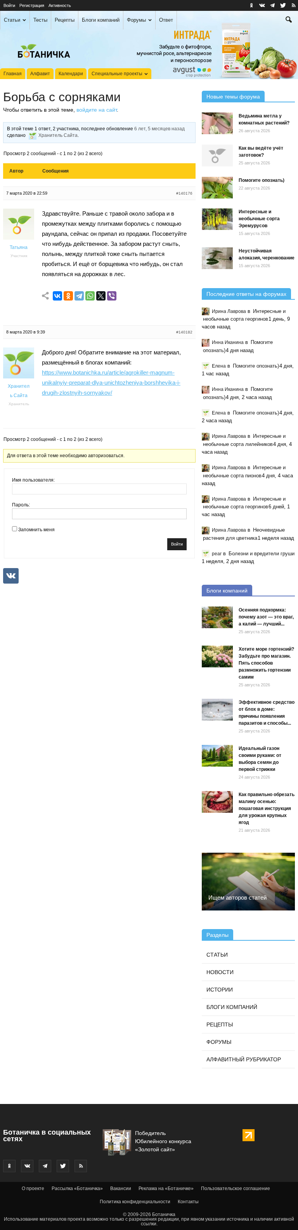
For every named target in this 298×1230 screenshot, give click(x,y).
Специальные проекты (117, 73)
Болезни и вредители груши (262, 553)
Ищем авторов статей (237, 897)
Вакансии (120, 1188)
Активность (60, 5)
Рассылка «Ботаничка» (77, 1188)
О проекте (33, 1188)
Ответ (166, 20)
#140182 (184, 332)
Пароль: (21, 505)
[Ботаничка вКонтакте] (262, 5)
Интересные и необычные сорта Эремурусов (259, 218)
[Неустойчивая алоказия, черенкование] (217, 258)
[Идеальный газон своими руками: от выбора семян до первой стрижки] (217, 756)
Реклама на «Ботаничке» (166, 1188)
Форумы (136, 20)
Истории (219, 989)
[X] (101, 296)
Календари (71, 73)
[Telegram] (79, 296)
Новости (220, 972)
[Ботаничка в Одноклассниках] (251, 5)
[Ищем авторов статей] (248, 881)
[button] (288, 20)
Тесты (40, 20)
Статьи (12, 20)
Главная (12, 73)
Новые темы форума (233, 96)
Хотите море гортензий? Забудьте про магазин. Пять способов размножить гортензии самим (266, 663)
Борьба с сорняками (62, 97)
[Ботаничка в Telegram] (272, 5)
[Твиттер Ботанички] (283, 5)
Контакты (188, 1201)
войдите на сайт (96, 110)
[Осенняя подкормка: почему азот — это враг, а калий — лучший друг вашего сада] (217, 617)
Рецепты (64, 20)
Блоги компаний (101, 20)
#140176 (184, 193)
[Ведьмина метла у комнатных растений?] (217, 123)
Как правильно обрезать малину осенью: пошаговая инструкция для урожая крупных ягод (267, 808)
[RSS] (293, 5)
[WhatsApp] (90, 296)
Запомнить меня (36, 529)
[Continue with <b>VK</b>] (11, 576)
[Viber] (111, 296)
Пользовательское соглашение (235, 1188)
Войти (9, 5)
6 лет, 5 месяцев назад (159, 128)
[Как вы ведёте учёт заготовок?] (217, 155)
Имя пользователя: (33, 480)
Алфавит (40, 73)
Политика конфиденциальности (135, 1201)
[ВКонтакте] (57, 296)
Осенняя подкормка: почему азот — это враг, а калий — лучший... (266, 617)
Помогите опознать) (261, 180)
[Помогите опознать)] (217, 188)
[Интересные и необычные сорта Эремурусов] (217, 219)
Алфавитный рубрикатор (243, 1059)
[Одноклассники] (68, 296)
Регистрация (31, 5)
